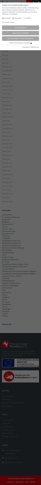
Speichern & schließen (20, 33)
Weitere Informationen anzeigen (19, 43)
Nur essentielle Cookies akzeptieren (21, 38)
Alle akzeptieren (20, 28)
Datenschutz (35, 47)
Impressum (26, 47)
